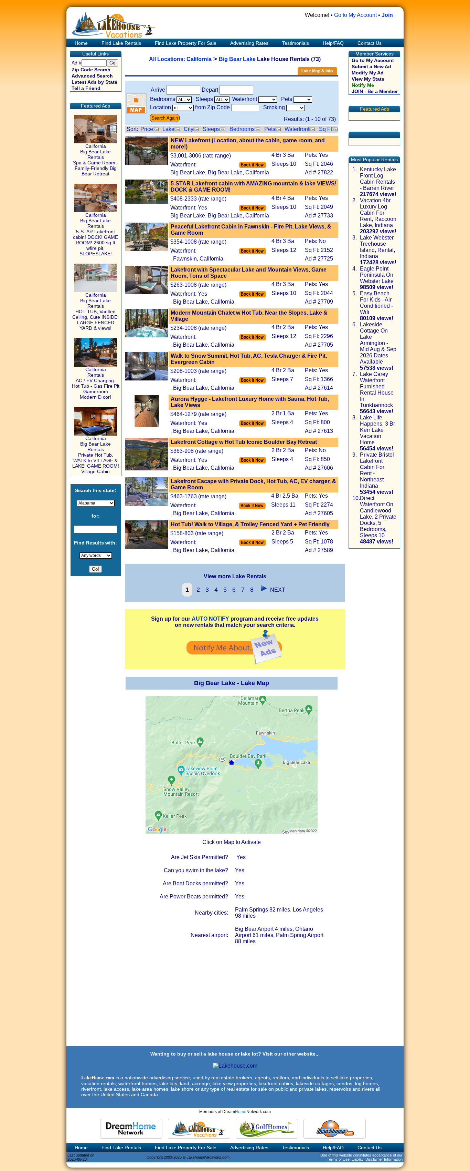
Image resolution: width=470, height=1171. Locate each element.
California (199, 59)
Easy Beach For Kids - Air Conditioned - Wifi (376, 303)
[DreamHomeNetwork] (131, 1129)
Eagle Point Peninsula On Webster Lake (377, 275)
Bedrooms (242, 129)
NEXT (276, 590)
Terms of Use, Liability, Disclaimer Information (365, 1159)
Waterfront (297, 129)
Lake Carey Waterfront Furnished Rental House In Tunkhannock (377, 389)
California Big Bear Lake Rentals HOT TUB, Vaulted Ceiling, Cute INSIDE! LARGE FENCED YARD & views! (95, 311)
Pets (269, 129)
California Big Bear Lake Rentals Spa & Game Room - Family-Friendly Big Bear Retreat (95, 159)
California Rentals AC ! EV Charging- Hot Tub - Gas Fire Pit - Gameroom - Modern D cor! (95, 383)
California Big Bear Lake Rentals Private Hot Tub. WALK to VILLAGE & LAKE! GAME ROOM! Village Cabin (95, 455)
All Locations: (167, 59)
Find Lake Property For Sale (185, 43)
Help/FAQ (333, 43)
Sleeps (211, 129)
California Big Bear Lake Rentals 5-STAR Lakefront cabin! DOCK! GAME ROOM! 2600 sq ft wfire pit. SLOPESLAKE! (95, 234)
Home (80, 43)
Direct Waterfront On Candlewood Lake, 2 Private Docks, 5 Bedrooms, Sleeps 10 (378, 516)
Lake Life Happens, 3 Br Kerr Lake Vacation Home (377, 430)
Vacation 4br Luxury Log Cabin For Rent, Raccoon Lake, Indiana (378, 212)
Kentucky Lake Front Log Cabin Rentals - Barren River (378, 178)
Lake (168, 129)
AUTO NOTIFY (210, 619)
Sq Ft (325, 129)
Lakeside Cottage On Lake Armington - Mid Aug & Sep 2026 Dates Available (378, 343)
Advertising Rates (249, 43)
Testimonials (295, 43)
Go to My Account (355, 15)
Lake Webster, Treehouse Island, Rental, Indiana (377, 247)
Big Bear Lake (237, 59)
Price (146, 129)
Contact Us (369, 43)
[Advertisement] (235, 997)
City (188, 129)
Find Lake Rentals (121, 43)
